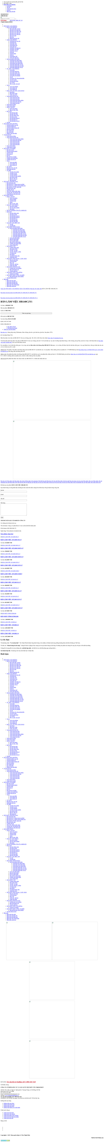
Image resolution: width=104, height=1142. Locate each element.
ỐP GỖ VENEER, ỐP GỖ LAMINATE (16, 210)
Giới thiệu (9, 6)
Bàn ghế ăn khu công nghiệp (17, 276)
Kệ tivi (8, 155)
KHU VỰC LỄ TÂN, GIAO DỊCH (15, 90)
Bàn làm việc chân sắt (15, 34)
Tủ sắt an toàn (13, 79)
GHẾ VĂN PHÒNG (12, 39)
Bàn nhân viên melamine (32, 481)
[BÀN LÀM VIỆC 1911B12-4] (8, 630)
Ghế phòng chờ (13, 56)
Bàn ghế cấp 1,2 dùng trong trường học (16, 185)
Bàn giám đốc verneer (15, 28)
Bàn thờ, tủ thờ (10, 150)
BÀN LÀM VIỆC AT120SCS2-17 (11, 591)
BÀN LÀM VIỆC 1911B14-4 (10, 625)
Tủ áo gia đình (13, 162)
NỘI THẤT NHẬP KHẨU (13, 227)
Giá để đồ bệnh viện (14, 255)
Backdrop (12, 92)
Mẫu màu (6, 279)
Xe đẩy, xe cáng (14, 250)
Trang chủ (3, 288)
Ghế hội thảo (13, 53)
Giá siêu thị (12, 225)
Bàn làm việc (4, 332)
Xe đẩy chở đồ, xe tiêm (15, 251)
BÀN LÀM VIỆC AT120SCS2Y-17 (12, 608)
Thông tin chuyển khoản (9, 329)
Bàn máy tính (13, 35)
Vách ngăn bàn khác (15, 103)
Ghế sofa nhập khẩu (14, 238)
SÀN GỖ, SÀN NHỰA (12, 205)
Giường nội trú (10, 189)
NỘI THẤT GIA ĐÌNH (9, 148)
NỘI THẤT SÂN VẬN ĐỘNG (14, 272)
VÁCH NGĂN (7, 134)
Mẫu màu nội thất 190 (12, 282)
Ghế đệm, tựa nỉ (14, 50)
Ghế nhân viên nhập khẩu (16, 61)
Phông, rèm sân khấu (12, 133)
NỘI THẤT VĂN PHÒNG (10, 26)
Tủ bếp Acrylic (13, 173)
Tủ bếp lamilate (13, 174)
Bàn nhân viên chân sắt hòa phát (18, 482)
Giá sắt (8, 122)
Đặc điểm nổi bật (11, 326)
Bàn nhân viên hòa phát (63, 481)
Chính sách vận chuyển (9, 1114)
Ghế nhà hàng (13, 261)
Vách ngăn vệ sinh (11, 147)
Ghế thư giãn (10, 152)
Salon (11, 202)
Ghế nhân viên (13, 44)
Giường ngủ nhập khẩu (15, 243)
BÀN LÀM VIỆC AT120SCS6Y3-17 (12, 548)
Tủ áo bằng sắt (13, 88)
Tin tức (8, 7)
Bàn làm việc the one (39, 482)
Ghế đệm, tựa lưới (14, 49)
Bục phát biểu (10, 132)
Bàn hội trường (10, 129)
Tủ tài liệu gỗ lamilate (15, 75)
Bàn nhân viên (10, 481)
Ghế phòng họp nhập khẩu (16, 63)
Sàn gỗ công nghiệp (14, 207)
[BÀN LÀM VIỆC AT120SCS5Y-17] (10, 562)
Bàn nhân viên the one (49, 482)
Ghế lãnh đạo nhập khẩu (16, 60)
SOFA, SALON (11, 107)
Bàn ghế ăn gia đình (11, 156)
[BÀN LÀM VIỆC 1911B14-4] (8, 622)
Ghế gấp (12, 52)
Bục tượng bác (10, 130)
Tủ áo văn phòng (14, 86)
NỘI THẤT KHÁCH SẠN (13, 266)
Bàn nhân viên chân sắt (20, 481)
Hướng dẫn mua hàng (9, 1103)
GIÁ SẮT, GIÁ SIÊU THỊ (13, 222)
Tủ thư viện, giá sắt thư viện (13, 192)
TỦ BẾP (9, 170)
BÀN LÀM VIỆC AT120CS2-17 (11, 582)
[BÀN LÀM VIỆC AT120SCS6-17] (10, 536)
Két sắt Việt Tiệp (14, 114)
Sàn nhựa (12, 209)
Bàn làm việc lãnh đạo (15, 30)
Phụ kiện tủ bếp (13, 177)
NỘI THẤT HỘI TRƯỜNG (11, 123)
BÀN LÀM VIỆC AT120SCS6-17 (11, 540)
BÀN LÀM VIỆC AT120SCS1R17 (11, 574)
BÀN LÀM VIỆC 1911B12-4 (10, 633)
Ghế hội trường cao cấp (12, 125)
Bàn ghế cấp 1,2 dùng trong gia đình (15, 184)
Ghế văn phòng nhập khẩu (13, 59)
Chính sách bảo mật (8, 1118)
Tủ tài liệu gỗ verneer (15, 74)
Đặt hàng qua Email (12, 328)
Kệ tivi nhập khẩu (14, 240)
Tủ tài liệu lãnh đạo (14, 71)
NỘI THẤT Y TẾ (11, 246)
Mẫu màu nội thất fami (12, 283)
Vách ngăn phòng (11, 105)
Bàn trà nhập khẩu (14, 239)
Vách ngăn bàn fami (14, 99)
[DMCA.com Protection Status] (5, 1141)
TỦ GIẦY (12, 82)
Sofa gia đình (13, 199)
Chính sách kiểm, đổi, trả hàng (11, 1115)
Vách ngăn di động (11, 104)
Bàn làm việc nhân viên (15, 31)
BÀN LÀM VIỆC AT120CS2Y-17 (11, 599)
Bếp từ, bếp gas (13, 178)
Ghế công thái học (14, 57)
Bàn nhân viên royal (88, 481)
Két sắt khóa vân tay (15, 121)
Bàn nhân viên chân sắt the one (93, 482)
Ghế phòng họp (13, 45)
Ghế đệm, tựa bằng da (15, 48)
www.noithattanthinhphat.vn (12, 1095)
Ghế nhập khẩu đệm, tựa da (16, 64)
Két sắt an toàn (13, 117)
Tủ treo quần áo (13, 271)
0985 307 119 (4, 15)
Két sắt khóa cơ (13, 119)
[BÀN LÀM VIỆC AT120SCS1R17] (10, 571)
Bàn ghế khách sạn (14, 269)
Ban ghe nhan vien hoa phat (76, 481)
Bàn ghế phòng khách (12, 151)
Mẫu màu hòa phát (11, 280)
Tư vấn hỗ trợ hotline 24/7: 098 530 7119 (21, 1082)
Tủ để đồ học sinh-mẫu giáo (13, 194)
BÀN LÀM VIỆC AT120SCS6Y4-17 (12, 557)
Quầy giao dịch (13, 94)
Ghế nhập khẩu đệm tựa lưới (17, 66)
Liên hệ (8, 10)
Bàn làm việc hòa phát (52, 481)
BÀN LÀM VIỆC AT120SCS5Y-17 (12, 565)
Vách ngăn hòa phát (14, 97)
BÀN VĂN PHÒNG (12, 27)
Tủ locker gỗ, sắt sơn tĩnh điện (17, 78)
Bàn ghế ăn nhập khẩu (15, 242)
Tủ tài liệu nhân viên (15, 72)
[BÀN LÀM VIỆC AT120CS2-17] (9, 579)
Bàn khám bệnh (13, 249)
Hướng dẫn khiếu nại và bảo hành (12, 1107)
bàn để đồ (12, 254)
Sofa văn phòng (13, 108)
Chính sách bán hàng (9, 1112)
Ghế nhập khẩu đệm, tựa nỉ (16, 67)
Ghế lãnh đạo (13, 42)
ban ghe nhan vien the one (61, 482)
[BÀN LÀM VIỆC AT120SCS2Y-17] (10, 605)
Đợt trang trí (10, 154)
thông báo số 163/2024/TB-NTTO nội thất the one (83, 354)
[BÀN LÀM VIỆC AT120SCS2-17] (10, 588)
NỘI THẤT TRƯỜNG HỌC (11, 181)
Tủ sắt (11, 77)
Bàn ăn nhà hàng (14, 260)
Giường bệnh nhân (14, 247)
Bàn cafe (12, 262)
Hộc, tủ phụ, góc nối (15, 83)
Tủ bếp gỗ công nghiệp (15, 176)
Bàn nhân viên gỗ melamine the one (76, 482)
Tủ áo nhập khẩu (14, 244)
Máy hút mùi (13, 180)
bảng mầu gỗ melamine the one (55, 338)
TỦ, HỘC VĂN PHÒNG (13, 68)
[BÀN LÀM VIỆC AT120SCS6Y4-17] (10, 553)
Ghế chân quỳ (13, 46)
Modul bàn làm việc (14, 38)
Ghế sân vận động (14, 273)
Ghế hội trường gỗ (11, 126)
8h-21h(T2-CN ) (4, 14)
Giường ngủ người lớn (12, 158)
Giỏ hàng (3, 20)
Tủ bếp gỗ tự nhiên (14, 172)
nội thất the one (29, 482)
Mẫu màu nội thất (11, 11)
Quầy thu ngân (13, 265)
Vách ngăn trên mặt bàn (15, 101)
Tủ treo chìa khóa (14, 81)
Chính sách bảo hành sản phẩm (11, 1116)
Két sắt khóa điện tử (14, 118)
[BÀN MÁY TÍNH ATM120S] (8, 613)
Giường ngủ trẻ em (11, 159)
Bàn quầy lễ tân (13, 93)
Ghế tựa (12, 55)
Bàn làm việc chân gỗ (15, 33)
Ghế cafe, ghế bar (14, 264)
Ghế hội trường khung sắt (13, 128)
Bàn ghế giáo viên (11, 188)
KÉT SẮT (9, 111)
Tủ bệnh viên (13, 253)
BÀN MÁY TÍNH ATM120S (9, 616)
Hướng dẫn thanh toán (9, 1104)
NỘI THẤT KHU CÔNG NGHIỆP (15, 275)
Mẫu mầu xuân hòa (11, 286)
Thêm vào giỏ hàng (26, 313)
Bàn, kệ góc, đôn (14, 110)
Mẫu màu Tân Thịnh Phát (13, 284)
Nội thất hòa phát (42, 481)
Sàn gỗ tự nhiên (13, 206)
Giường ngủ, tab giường (15, 268)
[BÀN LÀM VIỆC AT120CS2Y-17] (10, 596)
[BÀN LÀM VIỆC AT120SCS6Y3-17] (10, 545)
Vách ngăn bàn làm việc (12, 96)
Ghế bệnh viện (13, 257)
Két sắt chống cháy (14, 115)
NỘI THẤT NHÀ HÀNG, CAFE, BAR (17, 258)
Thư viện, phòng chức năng (13, 191)
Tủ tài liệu (12, 70)
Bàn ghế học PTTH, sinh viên (14, 187)
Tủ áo (8, 85)
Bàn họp (12, 37)
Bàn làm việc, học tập (12, 167)
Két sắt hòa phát (14, 112)
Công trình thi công (11, 8)
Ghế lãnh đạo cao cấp (15, 41)
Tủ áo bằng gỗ (13, 89)
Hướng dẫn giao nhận (9, 1106)
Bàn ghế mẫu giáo (11, 183)
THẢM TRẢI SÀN (11, 278)
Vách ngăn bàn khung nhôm (16, 100)
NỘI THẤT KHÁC (8, 195)
